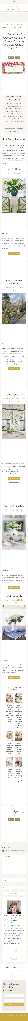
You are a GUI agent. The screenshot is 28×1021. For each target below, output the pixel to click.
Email (5, 888)
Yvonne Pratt (10, 52)
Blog (7, 971)
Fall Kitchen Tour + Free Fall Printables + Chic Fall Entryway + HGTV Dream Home (9, 713)
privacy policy (17, 971)
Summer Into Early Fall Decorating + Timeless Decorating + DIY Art (18, 776)
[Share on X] (12, 57)
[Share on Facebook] (9, 57)
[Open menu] (14, 2)
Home (7, 967)
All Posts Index (17, 967)
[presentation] (9, 698)
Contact (14, 974)
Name (5, 880)
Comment (6, 856)
